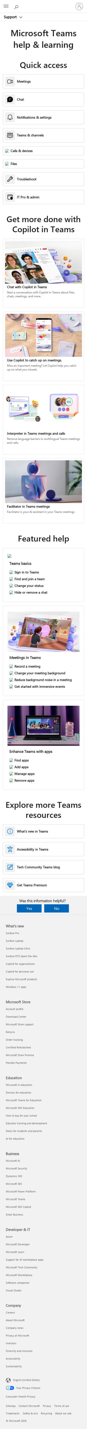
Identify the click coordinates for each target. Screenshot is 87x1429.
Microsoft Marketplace (19, 1275)
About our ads (63, 1413)
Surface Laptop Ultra (18, 948)
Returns (10, 1032)
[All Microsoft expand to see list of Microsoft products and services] (6, 6)
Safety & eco (30, 1413)
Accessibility (13, 1358)
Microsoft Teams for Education (24, 1100)
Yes (29, 908)
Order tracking (14, 1039)
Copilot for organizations (20, 964)
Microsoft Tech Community (21, 1267)
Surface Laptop (14, 941)
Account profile (14, 1009)
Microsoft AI (13, 1160)
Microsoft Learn (15, 1252)
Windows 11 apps (16, 987)
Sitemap (10, 1406)
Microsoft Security (16, 1168)
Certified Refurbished (18, 1047)
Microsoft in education (19, 1085)
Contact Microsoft (29, 1406)
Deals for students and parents (24, 1131)
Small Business (14, 1214)
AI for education (15, 1138)
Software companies (17, 1282)
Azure (9, 1236)
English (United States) (26, 1380)
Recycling (46, 1413)
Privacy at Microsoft (17, 1335)
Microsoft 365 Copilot (18, 1207)
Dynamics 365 (14, 1176)
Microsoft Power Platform (21, 1191)
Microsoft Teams (15, 1199)
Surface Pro (12, 933)
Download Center (16, 1016)
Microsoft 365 (14, 1184)
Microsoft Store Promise (20, 1055)
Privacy (47, 1406)
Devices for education (18, 1092)
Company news (14, 1328)
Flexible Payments (16, 1062)
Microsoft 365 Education (20, 1108)
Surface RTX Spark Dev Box (21, 956)
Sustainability (14, 1366)
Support (11, 16)
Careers (10, 1312)
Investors (11, 1343)
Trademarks (13, 1413)
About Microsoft (15, 1320)
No (56, 908)
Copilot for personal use (20, 971)
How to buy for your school (21, 1115)
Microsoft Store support (20, 1024)
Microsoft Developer (18, 1244)
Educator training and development (26, 1123)
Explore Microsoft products (21, 979)
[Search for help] (17, 6)
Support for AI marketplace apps (25, 1259)
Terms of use (61, 1406)
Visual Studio (13, 1290)
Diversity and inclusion (19, 1351)
